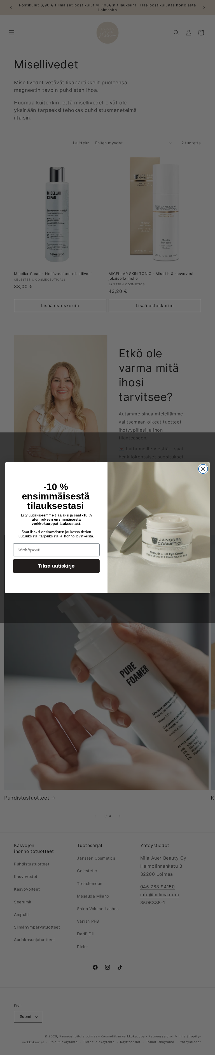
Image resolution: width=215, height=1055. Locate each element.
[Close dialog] (203, 468)
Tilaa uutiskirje (56, 566)
